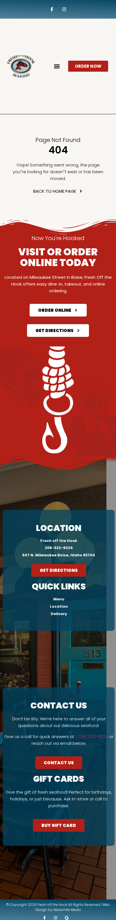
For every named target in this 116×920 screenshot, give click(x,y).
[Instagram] (64, 9)
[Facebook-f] (51, 9)
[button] (56, 66)
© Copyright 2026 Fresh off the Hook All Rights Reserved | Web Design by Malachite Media (58, 907)
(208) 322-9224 (91, 736)
